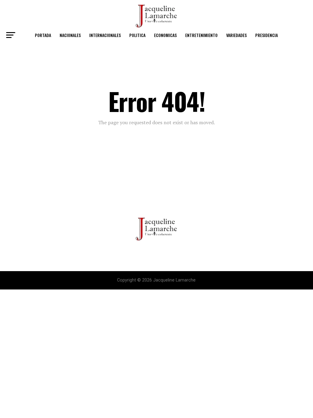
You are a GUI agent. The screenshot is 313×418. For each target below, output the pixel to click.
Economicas (165, 35)
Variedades (236, 35)
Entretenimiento (201, 35)
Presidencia (266, 35)
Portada (43, 35)
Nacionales (70, 35)
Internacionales (105, 35)
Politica (137, 35)
